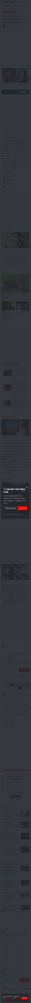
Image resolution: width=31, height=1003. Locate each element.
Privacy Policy (9, 998)
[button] (24, 998)
